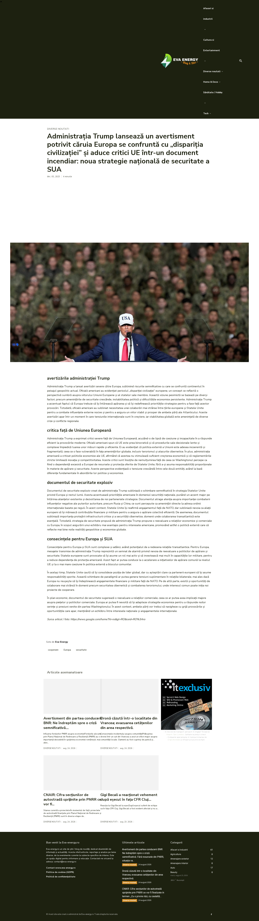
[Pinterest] (64, 185)
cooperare (53, 650)
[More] (78, 185)
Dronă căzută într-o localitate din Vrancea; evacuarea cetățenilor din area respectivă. (128, 723)
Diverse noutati (58, 129)
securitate (81, 650)
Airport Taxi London (175, 734)
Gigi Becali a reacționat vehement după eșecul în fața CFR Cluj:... (128, 797)
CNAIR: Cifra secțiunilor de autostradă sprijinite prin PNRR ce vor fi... (72, 799)
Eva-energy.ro (87, 914)
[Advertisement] (129, 220)
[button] (240, 61)
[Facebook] (50, 185)
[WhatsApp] (71, 185)
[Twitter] (57, 185)
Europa (67, 650)
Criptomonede (174, 740)
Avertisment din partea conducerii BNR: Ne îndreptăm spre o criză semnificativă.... (72, 723)
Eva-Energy (61, 642)
